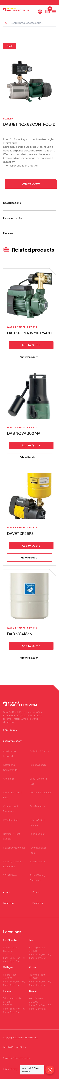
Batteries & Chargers (41, 751)
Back (10, 46)
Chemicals (8, 778)
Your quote (49, 9)
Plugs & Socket (38, 833)
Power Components (14, 847)
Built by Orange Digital (14, 1047)
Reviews (8, 233)
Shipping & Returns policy (16, 1058)
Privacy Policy (10, 1069)
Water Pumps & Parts (22, 327)
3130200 (8, 954)
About (6, 892)
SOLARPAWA (10, 875)
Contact (37, 892)
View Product (29, 357)
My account (38, 903)
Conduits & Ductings (40, 792)
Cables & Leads (38, 764)
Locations (8, 903)
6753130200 (10, 729)
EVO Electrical (10, 820)
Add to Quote (31, 183)
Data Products (37, 806)
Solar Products (37, 861)
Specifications (12, 202)
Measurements (12, 218)
